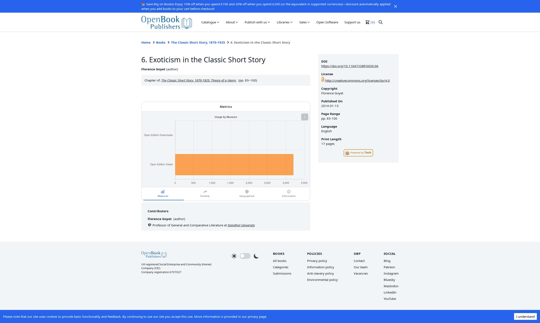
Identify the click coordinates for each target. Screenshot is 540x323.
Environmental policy (322, 280)
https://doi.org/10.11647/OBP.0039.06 (349, 66)
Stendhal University (241, 225)
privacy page (257, 316)
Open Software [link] (327, 22)
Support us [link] (352, 22)
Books (160, 42)
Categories (280, 267)
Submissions (282, 273)
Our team (361, 267)
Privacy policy (317, 261)
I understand (525, 316)
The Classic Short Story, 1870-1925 (198, 42)
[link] (166, 22)
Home (146, 42)
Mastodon (391, 286)
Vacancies (361, 273)
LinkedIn (390, 292)
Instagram (391, 273)
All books (279, 261)
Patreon (389, 267)
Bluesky (389, 280)
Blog (387, 261)
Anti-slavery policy (320, 273)
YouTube (390, 298)
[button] (395, 6)
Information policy (320, 267)
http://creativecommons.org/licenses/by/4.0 (357, 80)
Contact (359, 261)
